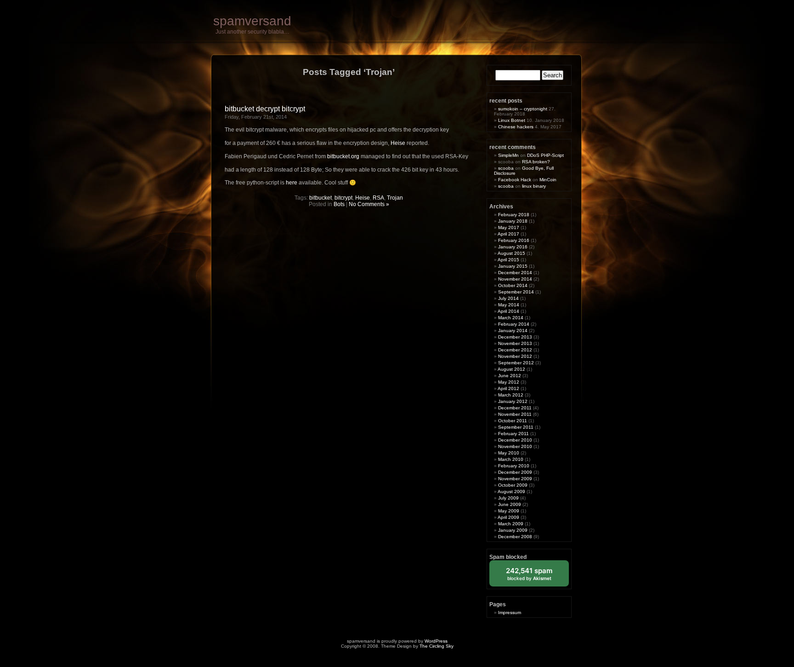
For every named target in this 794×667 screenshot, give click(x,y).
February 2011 (513, 433)
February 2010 (513, 465)
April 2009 (508, 517)
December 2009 (515, 472)
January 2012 (512, 401)
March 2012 (510, 394)
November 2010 (515, 446)
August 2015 (511, 253)
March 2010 (510, 459)
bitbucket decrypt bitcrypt (265, 109)
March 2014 (510, 317)
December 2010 (515, 440)
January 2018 (512, 221)
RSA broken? (536, 161)
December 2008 (515, 536)
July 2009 (508, 497)
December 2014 (515, 272)
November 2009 (515, 478)
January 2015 (512, 266)
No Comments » (369, 204)
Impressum (509, 612)
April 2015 (508, 259)
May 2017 (508, 227)
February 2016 (513, 240)
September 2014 (516, 291)
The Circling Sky (437, 646)
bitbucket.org (343, 156)
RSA (378, 198)
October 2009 (512, 485)
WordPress (436, 641)
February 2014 (513, 324)
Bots (339, 204)
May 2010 (508, 452)
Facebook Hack (514, 179)
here (291, 182)
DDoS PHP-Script (545, 155)
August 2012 (511, 369)
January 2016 (512, 246)
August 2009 (511, 491)
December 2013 (515, 336)
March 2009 (510, 523)
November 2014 (515, 279)
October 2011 (512, 420)
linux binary (534, 186)
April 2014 (508, 311)
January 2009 (512, 530)
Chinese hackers (515, 126)
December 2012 (515, 349)
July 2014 (508, 298)
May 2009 (508, 510)
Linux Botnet (511, 120)
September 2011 (515, 427)
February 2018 (513, 214)
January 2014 (512, 330)
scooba (506, 168)
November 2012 (515, 356)
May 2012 (508, 382)
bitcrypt (343, 198)
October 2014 (512, 285)
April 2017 (508, 233)
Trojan (395, 198)
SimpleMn (508, 155)
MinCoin (547, 179)
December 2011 (515, 407)
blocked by (536, 576)
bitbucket (320, 198)
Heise (398, 143)
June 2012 (509, 375)
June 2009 (509, 504)
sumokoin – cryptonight (522, 108)
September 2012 (516, 362)
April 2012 (508, 388)
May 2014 (508, 304)
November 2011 (515, 414)
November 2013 (515, 343)
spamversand (252, 21)
